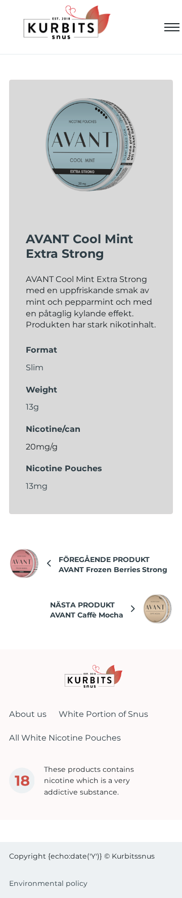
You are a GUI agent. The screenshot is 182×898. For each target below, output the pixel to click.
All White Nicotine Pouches (65, 738)
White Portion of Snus (103, 714)
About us (28, 714)
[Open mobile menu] (171, 27)
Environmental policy (48, 883)
